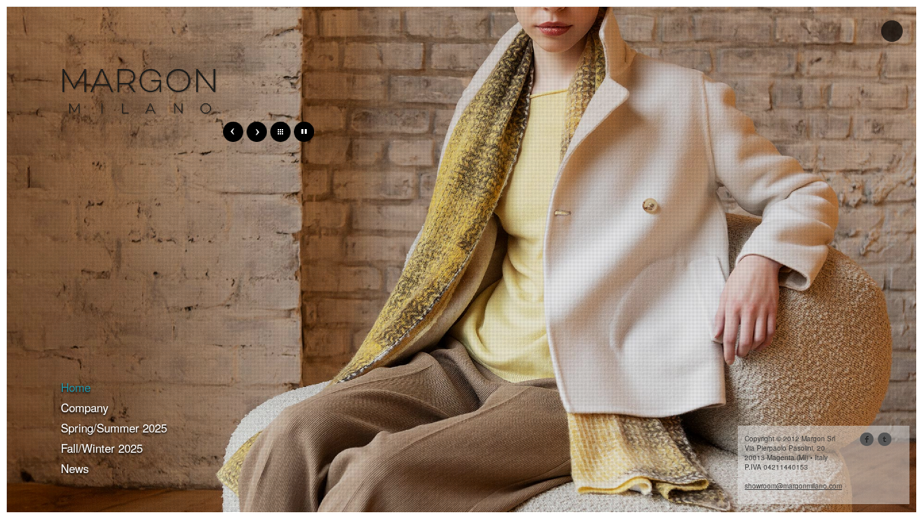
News (75, 468)
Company (85, 407)
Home (76, 386)
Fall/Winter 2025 (102, 447)
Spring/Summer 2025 (114, 427)
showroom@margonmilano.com (793, 486)
